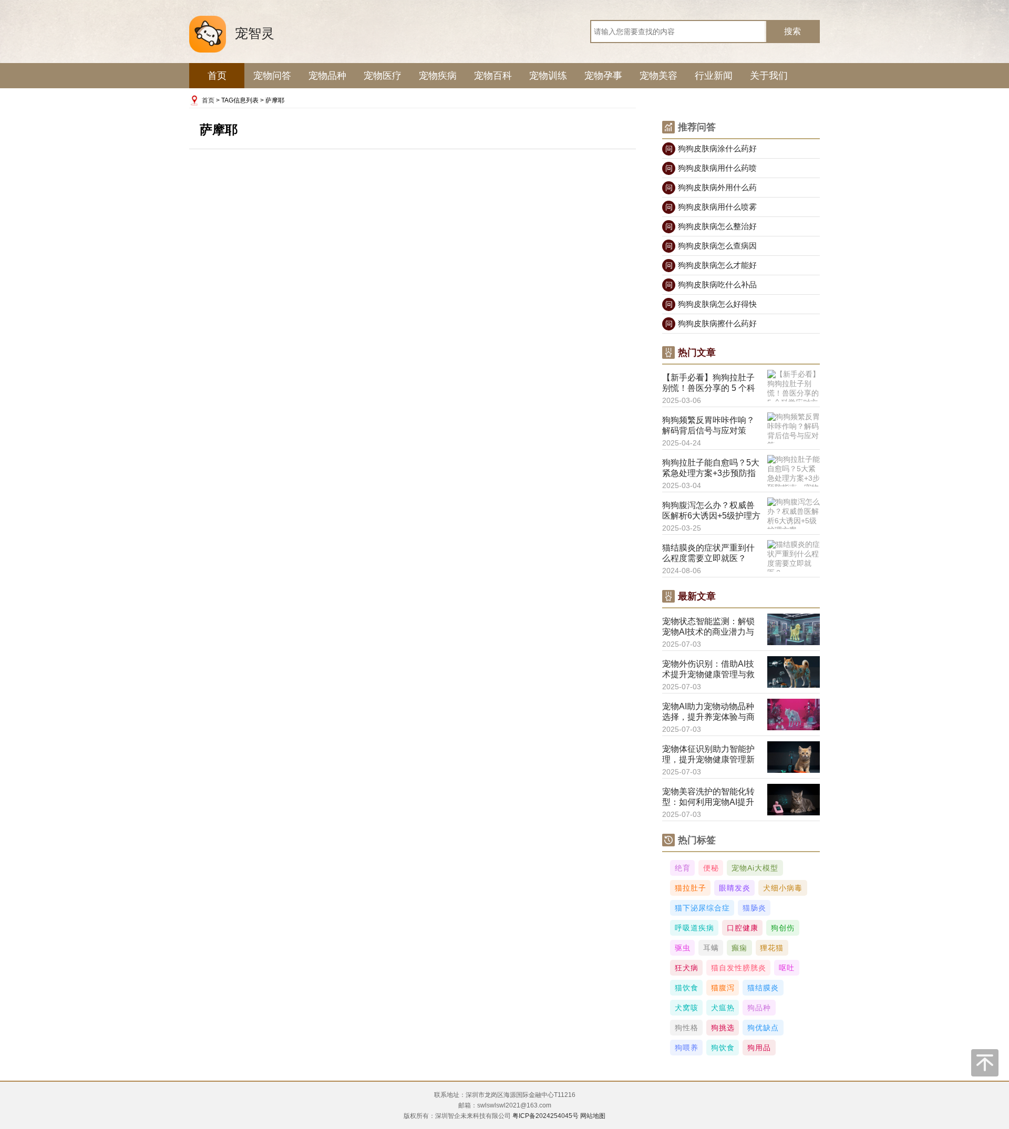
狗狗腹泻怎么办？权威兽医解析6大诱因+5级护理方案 (711, 511)
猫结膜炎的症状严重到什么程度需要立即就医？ (708, 553)
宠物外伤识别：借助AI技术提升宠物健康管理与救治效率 (708, 669)
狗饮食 (723, 1047)
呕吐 (787, 968)
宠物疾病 (438, 75)
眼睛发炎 (734, 888)
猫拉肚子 (690, 888)
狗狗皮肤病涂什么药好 (711, 148)
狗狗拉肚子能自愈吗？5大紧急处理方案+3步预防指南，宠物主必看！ (710, 468)
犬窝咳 (686, 1007)
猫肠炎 (754, 908)
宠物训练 (548, 75)
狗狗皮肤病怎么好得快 (711, 303)
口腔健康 (742, 928)
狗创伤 (783, 928)
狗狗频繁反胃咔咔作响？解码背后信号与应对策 (708, 425)
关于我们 (769, 75)
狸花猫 (772, 948)
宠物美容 (658, 75)
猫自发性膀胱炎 (738, 968)
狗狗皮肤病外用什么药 (711, 187)
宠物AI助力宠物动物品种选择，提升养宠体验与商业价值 (708, 712)
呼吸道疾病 (694, 928)
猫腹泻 (723, 987)
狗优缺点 (763, 1027)
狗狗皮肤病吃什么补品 (711, 284)
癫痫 (739, 948)
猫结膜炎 (763, 987)
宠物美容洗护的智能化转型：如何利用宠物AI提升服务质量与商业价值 (708, 797)
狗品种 (759, 1007)
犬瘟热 (723, 1007)
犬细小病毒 (782, 888)
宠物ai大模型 (755, 868)
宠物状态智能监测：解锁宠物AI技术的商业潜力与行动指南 (708, 627)
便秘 (711, 868)
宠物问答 (272, 75)
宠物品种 (327, 75)
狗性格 (686, 1027)
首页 (217, 75)
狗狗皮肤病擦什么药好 (711, 323)
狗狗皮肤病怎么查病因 (711, 245)
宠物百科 (493, 75)
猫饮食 (686, 987)
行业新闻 (714, 75)
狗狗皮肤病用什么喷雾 (711, 206)
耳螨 (711, 948)
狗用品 (759, 1047)
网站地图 (592, 1116)
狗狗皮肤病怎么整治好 (711, 226)
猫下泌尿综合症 (702, 908)
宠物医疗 (382, 75)
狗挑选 (723, 1027)
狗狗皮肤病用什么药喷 (711, 167)
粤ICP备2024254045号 (545, 1116)
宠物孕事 (603, 75)
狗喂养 (686, 1047)
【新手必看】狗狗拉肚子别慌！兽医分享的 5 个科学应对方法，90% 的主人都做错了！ (709, 383)
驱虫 (683, 948)
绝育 (683, 868)
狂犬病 (686, 968)
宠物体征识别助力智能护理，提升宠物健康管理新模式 (708, 754)
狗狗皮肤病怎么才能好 (711, 265)
